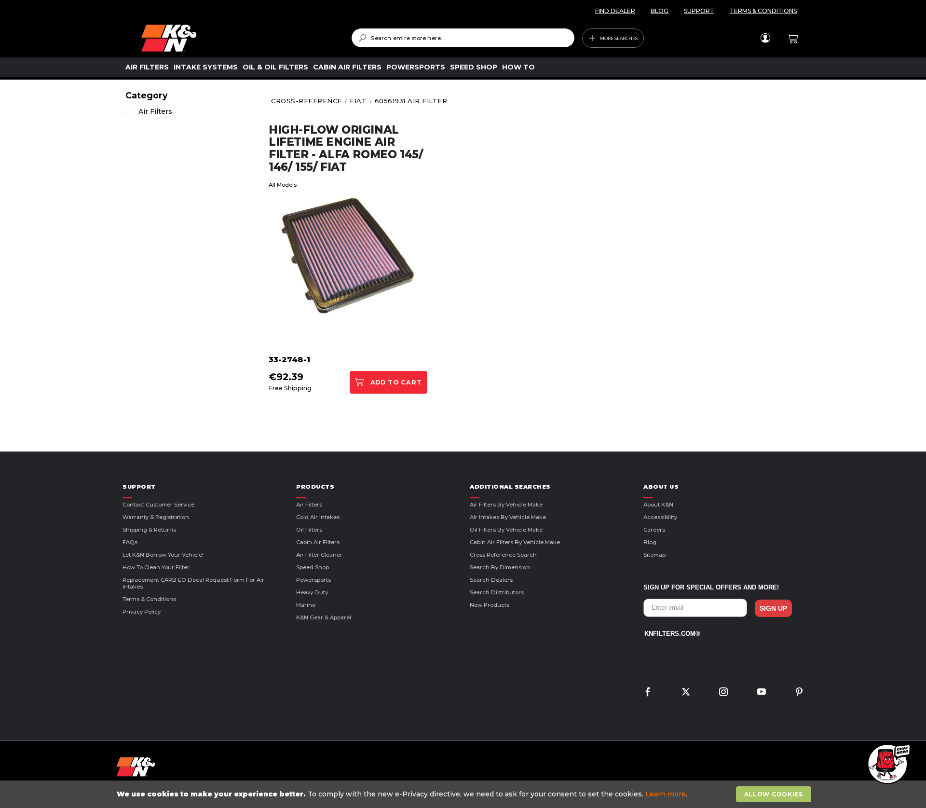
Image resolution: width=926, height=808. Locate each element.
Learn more (665, 794)
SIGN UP (773, 608)
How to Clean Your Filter (156, 567)
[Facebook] (647, 692)
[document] (464, 794)
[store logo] (239, 38)
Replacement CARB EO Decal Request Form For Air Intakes (193, 583)
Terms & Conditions (149, 599)
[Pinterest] (799, 692)
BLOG (659, 10)
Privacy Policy (142, 611)
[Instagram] (723, 692)
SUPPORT (699, 10)
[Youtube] (761, 692)
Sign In (765, 38)
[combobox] (462, 38)
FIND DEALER (615, 10)
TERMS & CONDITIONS (763, 10)
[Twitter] (685, 692)
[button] (887, 765)
